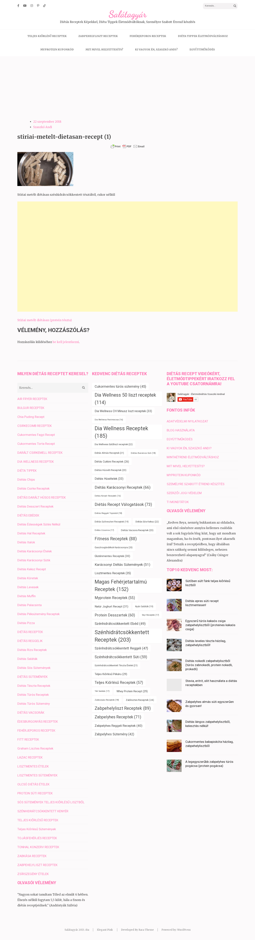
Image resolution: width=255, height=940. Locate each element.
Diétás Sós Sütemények (33, 668)
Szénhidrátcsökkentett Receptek (122, 636)
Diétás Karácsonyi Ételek (34, 551)
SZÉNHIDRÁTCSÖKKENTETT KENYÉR (42, 811)
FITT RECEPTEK (28, 739)
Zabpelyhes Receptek (118, 717)
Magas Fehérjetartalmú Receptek (121, 585)
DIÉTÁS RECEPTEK (30, 632)
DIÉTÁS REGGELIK (30, 641)
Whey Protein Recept (132, 691)
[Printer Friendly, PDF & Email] (127, 146)
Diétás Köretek (27, 578)
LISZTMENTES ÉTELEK (33, 766)
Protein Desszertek (115, 615)
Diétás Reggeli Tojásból (108, 513)
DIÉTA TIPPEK (27, 470)
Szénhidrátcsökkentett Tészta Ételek (116, 665)
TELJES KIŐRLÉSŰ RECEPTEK (47, 36)
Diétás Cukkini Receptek (112, 461)
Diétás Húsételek (109, 478)
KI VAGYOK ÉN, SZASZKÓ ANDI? (156, 49)
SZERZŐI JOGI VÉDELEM (184, 493)
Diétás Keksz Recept (31, 569)
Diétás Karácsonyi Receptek (122, 487)
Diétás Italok (26, 542)
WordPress (184, 929)
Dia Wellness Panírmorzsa (109, 419)
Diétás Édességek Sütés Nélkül (38, 524)
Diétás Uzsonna (104, 530)
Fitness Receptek (116, 538)
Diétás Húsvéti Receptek (110, 470)
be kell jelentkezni (66, 342)
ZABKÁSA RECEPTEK (31, 856)
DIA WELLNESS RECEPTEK (35, 461)
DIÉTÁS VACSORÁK (30, 712)
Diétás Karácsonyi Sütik (33, 560)
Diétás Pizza (26, 623)
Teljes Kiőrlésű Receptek (119, 682)
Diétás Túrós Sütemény (33, 703)
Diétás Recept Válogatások (123, 504)
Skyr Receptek (150, 615)
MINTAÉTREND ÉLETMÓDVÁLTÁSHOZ (193, 457)
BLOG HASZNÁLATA (181, 430)
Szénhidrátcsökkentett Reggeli (121, 648)
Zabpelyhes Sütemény (114, 734)
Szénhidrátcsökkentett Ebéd (120, 624)
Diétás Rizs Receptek (32, 650)
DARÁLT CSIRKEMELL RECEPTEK (40, 453)
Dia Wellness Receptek (121, 432)
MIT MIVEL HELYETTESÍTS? (104, 49)
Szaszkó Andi (42, 127)
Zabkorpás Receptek (107, 700)
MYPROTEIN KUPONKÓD (57, 49)
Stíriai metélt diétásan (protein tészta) (44, 320)
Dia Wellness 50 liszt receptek (125, 398)
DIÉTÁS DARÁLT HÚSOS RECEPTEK (41, 497)
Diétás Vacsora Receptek (137, 530)
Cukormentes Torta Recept (36, 444)
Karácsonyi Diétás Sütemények (122, 564)
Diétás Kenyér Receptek (108, 496)
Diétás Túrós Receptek (33, 695)
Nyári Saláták (144, 606)
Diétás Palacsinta (29, 605)
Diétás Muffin (26, 596)
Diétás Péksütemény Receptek (38, 614)
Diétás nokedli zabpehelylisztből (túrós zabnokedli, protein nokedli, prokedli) (208, 665)
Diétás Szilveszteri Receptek (112, 521)
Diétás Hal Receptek (31, 533)
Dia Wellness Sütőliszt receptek (114, 444)
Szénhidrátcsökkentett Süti (121, 657)
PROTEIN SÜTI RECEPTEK (35, 793)
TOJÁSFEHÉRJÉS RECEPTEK (37, 838)
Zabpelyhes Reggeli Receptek (118, 726)
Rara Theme (146, 929)
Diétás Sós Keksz (147, 521)
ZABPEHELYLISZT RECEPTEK (98, 36)
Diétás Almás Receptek (109, 453)
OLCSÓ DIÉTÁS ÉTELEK (33, 784)
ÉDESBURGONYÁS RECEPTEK (37, 721)
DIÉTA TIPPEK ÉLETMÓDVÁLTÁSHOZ (203, 36)
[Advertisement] (127, 84)
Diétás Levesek (27, 587)
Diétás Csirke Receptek (33, 488)
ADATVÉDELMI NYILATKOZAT (187, 421)
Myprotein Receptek (115, 598)
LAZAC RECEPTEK (30, 757)
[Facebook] (18, 5)
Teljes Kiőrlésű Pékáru (111, 674)
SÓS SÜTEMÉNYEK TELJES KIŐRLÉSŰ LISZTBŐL (51, 802)
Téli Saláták (102, 691)
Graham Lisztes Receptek (35, 748)
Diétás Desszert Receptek (35, 506)
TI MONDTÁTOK (178, 502)
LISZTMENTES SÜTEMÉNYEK (37, 775)
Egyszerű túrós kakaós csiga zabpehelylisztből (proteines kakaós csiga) (210, 625)
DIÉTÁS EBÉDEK (28, 515)
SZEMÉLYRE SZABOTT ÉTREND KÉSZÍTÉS (195, 484)
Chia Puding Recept (30, 417)
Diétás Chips (26, 479)
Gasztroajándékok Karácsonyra (114, 547)
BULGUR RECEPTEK (30, 408)
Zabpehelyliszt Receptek (123, 708)
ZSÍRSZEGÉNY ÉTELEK (33, 874)
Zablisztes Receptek (140, 699)
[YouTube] (25, 5)
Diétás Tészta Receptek (33, 686)
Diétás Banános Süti (143, 453)
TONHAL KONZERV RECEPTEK (38, 847)
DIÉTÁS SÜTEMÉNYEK (32, 677)
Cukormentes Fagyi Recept (36, 435)
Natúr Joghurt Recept (111, 606)
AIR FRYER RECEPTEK (32, 399)
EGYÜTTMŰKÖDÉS (202, 49)
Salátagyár (128, 14)
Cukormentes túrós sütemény (120, 386)
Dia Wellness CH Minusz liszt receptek (123, 411)
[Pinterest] (38, 5)
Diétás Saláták (27, 659)
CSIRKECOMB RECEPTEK (34, 426)
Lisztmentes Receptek (113, 573)
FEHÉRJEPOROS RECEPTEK (148, 36)
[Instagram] (31, 5)
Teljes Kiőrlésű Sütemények (36, 829)
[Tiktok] (44, 5)
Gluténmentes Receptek (112, 556)
